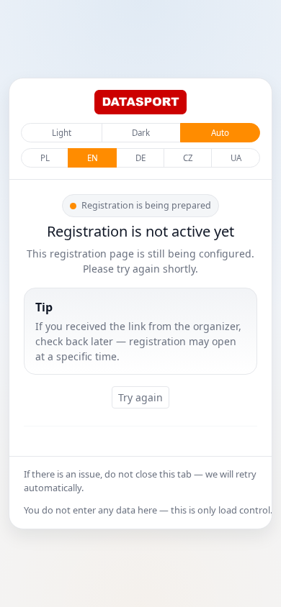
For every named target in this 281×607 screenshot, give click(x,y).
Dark (141, 132)
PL (45, 157)
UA (236, 157)
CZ (188, 157)
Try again (140, 397)
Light (61, 132)
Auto (220, 132)
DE (140, 157)
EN (92, 157)
